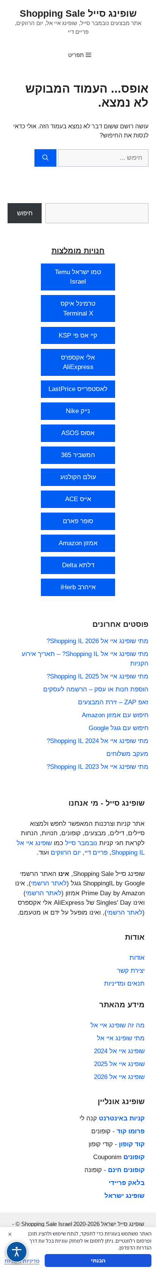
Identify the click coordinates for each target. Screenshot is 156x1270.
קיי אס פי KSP (78, 335)
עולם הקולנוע (78, 477)
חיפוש (25, 213)
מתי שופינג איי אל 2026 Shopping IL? (97, 641)
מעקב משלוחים (127, 753)
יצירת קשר (131, 970)
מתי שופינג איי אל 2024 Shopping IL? (97, 741)
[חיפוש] (45, 158)
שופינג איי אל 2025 (119, 1064)
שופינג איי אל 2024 (119, 1051)
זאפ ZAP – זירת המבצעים (113, 702)
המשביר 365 (78, 455)
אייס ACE (78, 499)
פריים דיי (96, 852)
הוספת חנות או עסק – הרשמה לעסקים (95, 689)
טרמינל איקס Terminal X (78, 308)
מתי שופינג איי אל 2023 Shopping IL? (97, 766)
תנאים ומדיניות (124, 983)
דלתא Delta (78, 565)
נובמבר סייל (81, 843)
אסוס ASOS (78, 433)
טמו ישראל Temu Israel (78, 277)
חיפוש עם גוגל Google (118, 728)
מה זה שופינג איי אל (117, 1025)
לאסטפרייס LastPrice (78, 389)
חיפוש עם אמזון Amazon (115, 715)
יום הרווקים (66, 852)
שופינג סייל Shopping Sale (78, 13)
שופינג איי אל (34, 843)
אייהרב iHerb (78, 587)
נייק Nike (78, 411)
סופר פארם (78, 521)
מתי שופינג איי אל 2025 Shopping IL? (97, 676)
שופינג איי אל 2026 (119, 1077)
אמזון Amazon (78, 543)
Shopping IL (128, 852)
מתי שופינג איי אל (121, 1038)
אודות (137, 957)
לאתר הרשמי (49, 883)
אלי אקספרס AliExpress (78, 362)
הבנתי (98, 1260)
